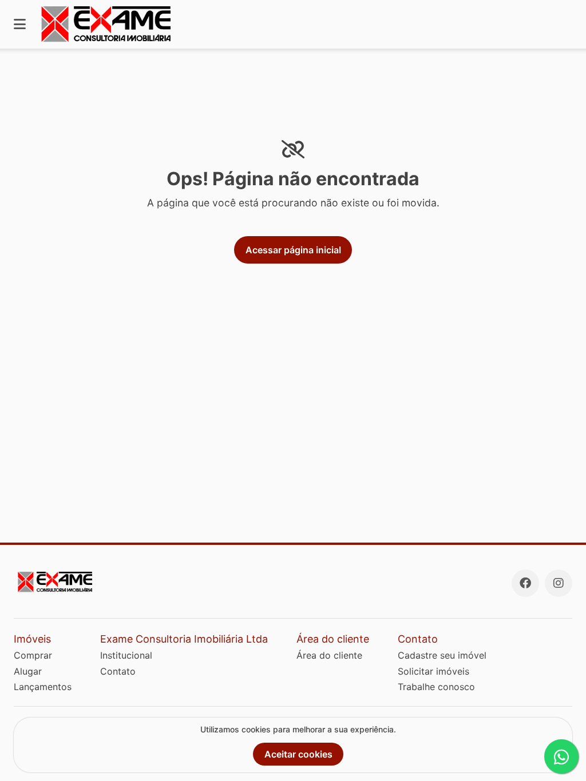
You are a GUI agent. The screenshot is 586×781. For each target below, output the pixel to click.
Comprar (33, 655)
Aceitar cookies (298, 754)
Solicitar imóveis (433, 671)
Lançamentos (43, 686)
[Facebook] (525, 583)
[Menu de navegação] (20, 24)
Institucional (126, 655)
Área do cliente (329, 655)
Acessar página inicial (293, 250)
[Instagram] (558, 583)
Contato (118, 671)
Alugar (28, 671)
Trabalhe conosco (436, 686)
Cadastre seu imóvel (442, 655)
